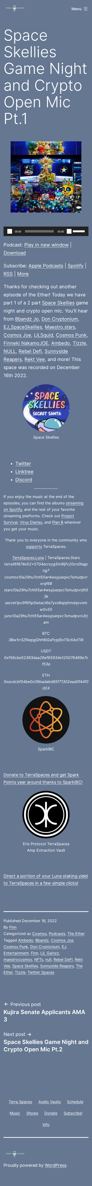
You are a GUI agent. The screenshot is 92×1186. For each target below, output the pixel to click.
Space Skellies (58, 303)
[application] (46, 231)
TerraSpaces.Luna (28, 557)
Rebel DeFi (63, 959)
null (48, 959)
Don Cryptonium (60, 319)
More (23, 274)
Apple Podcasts (46, 266)
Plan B (57, 522)
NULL (10, 351)
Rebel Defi (30, 351)
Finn (13, 927)
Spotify (76, 266)
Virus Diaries (31, 522)
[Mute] (69, 231)
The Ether (76, 933)
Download (15, 253)
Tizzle (79, 343)
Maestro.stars (60, 327)
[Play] (9, 231)
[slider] (79, 231)
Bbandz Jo (27, 319)
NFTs (38, 959)
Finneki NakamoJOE (26, 343)
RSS (8, 274)
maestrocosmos (18, 959)
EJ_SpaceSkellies (23, 327)
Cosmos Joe (17, 335)
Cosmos (39, 933)
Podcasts (57, 933)
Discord (23, 480)
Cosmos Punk (71, 335)
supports (34, 546)
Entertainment (16, 953)
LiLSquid (43, 335)
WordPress (55, 1165)
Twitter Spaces (41, 972)
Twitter (23, 463)
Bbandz (42, 940)
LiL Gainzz (49, 953)
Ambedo (60, 343)
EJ (64, 946)
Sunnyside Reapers (57, 965)
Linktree (24, 471)
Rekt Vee (35, 359)
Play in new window (46, 245)
